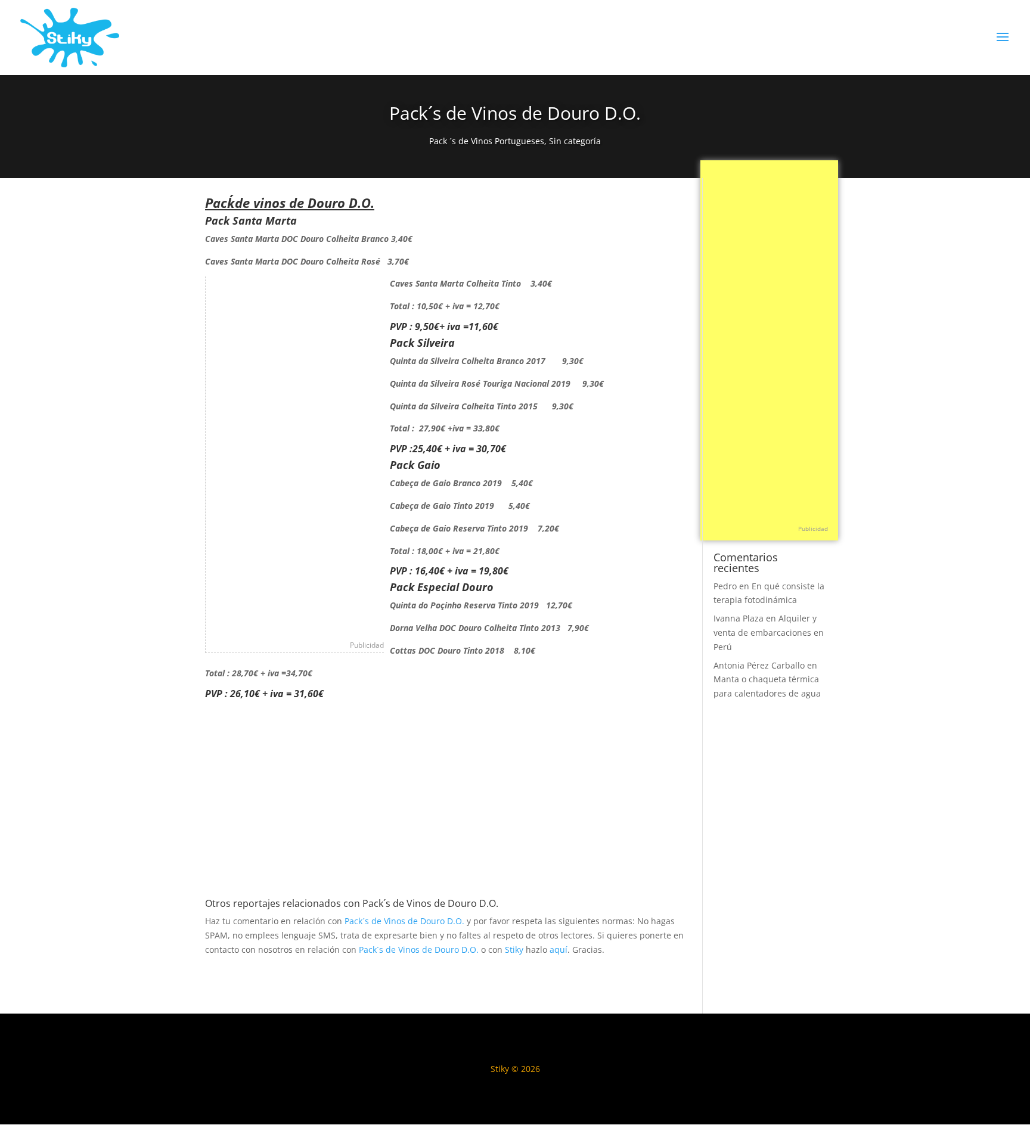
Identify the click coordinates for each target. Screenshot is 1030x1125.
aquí (558, 949)
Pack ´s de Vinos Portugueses (486, 141)
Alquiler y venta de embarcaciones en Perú (768, 632)
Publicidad (367, 645)
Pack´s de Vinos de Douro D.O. (404, 921)
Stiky (514, 949)
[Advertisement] (295, 455)
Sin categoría (575, 141)
